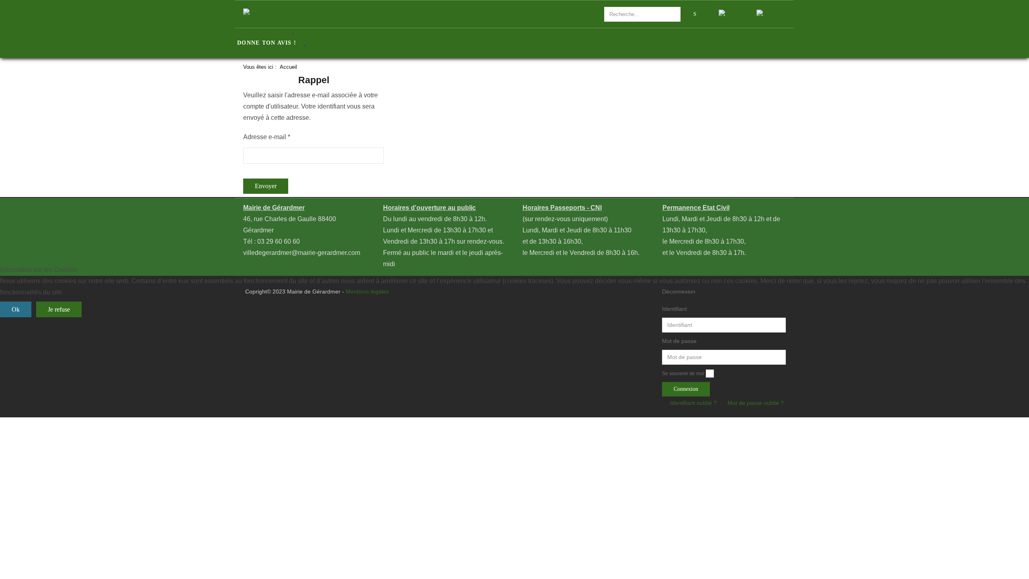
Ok (16, 309)
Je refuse (59, 309)
